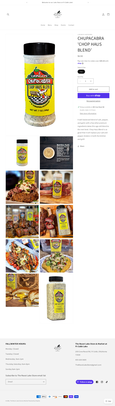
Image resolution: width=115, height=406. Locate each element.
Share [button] (82, 146)
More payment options (93, 101)
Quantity (80, 77)
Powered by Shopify (34, 401)
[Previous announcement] (26, 2)
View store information (88, 113)
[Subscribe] (43, 381)
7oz (81, 72)
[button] (8, 14)
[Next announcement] (88, 2)
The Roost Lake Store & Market (19, 401)
